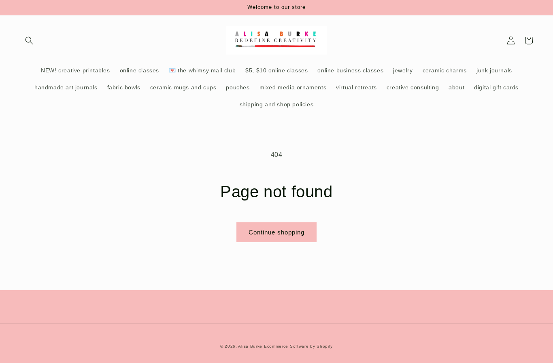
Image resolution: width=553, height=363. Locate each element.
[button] (29, 40)
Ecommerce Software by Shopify (298, 346)
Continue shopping (276, 232)
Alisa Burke (250, 346)
